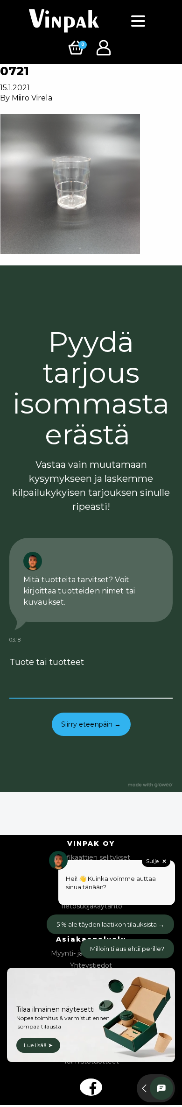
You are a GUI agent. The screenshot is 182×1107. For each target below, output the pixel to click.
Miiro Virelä (32, 97)
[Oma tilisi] (105, 47)
